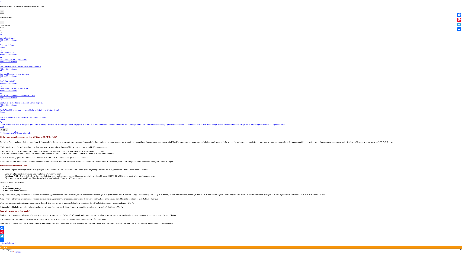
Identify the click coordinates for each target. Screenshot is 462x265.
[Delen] (231, 240)
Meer (5, 130)
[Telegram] (231, 236)
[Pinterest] (231, 232)
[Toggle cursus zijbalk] (2, 12)
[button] (231, 30)
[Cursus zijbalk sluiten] (2, 22)
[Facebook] (231, 228)
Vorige (4, 243)
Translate (17, 252)
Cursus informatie (24, 133)
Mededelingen (8, 133)
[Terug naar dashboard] (1, 2)
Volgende (10, 243)
